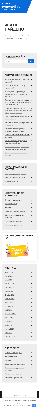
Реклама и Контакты (12, 181)
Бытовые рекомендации (13, 200)
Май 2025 (8, 310)
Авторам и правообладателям (15, 174)
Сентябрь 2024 (10, 314)
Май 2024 (8, 325)
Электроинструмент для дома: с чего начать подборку (16, 142)
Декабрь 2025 (10, 295)
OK (34, 405)
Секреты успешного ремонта (15, 211)
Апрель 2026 (9, 284)
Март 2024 (8, 333)
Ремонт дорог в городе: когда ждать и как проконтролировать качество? (16, 94)
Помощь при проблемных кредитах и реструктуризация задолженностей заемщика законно (18, 102)
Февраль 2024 (10, 336)
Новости (8, 208)
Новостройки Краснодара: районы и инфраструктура (17, 124)
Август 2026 (9, 272)
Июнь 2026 (9, 276)
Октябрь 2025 (9, 299)
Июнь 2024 (9, 321)
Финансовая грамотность (14, 225)
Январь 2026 (9, 291)
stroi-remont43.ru (11, 5)
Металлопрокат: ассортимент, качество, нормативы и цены (15, 130)
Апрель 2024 (9, 329)
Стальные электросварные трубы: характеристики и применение (17, 148)
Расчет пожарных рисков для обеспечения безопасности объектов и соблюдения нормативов (18, 110)
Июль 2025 (9, 306)
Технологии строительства (14, 221)
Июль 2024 (9, 318)
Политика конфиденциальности (16, 178)
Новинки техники (11, 204)
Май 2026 (8, 280)
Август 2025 (9, 302)
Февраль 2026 (10, 287)
